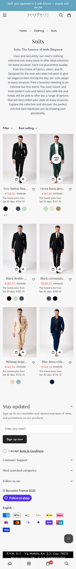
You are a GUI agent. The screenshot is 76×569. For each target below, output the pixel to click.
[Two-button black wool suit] (20, 159)
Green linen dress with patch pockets (52, 189)
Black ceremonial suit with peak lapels (52, 278)
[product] (10, 563)
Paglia (12, 382)
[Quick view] (23, 179)
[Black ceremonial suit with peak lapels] (56, 249)
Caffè (58, 208)
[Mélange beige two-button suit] (20, 332)
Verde (24, 208)
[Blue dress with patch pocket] (56, 332)
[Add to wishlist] (33, 189)
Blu (52, 382)
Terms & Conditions (31, 451)
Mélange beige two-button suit (15, 362)
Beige (52, 208)
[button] (69, 15)
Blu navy (18, 208)
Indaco (12, 208)
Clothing (39, 31)
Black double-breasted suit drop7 (15, 278)
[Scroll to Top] (69, 549)
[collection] (29, 563)
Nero (5, 208)
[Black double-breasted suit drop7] (20, 249)
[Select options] (16, 179)
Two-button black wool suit (15, 189)
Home (23, 31)
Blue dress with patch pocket (52, 362)
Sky (18, 382)
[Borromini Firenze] (38, 15)
